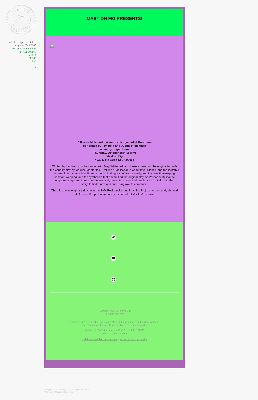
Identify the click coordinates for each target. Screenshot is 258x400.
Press (32, 58)
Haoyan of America (64, 392)
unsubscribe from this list (133, 339)
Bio (34, 61)
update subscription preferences (99, 339)
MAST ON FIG (28, 51)
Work (32, 55)
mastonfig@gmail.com (24, 48)
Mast (69, 390)
